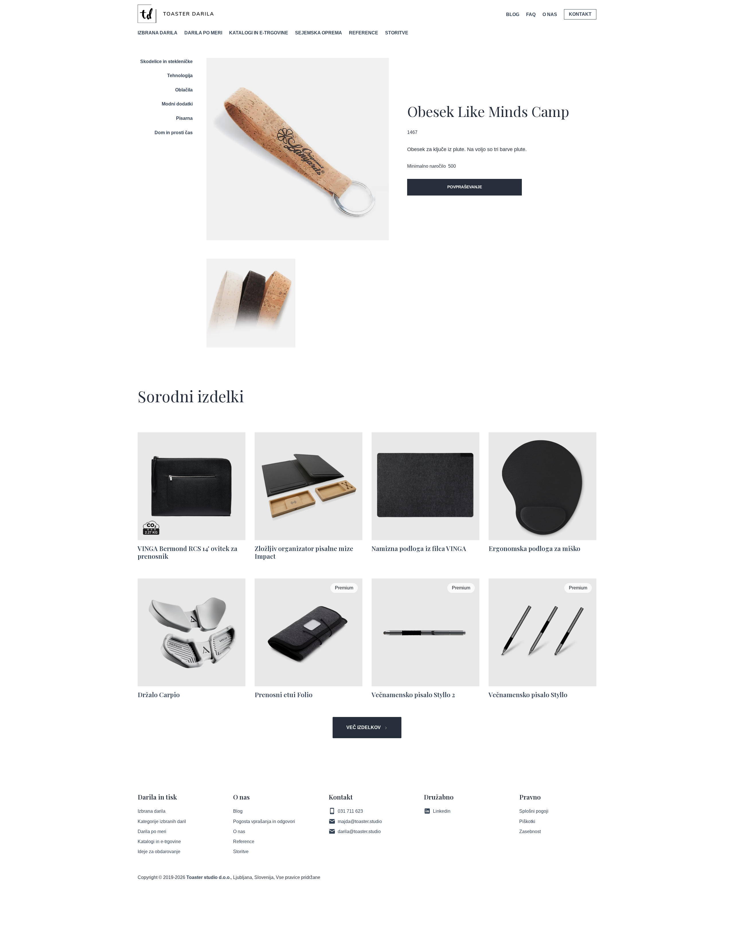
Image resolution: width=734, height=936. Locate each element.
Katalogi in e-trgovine (159, 841)
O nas (239, 831)
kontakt (580, 14)
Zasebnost (530, 831)
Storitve (241, 851)
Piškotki (527, 821)
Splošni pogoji (533, 811)
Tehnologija (180, 75)
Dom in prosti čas (174, 132)
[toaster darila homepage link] (176, 14)
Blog (512, 14)
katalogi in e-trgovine (258, 32)
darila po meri (203, 32)
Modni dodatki (177, 103)
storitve (396, 32)
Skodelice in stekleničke (166, 61)
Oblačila (184, 89)
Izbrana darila (157, 32)
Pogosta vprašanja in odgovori (264, 821)
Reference (243, 841)
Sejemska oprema (318, 32)
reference (363, 32)
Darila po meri (152, 831)
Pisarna (184, 118)
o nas (549, 14)
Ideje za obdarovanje (159, 851)
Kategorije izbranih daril (162, 821)
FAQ (531, 14)
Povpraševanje (464, 187)
